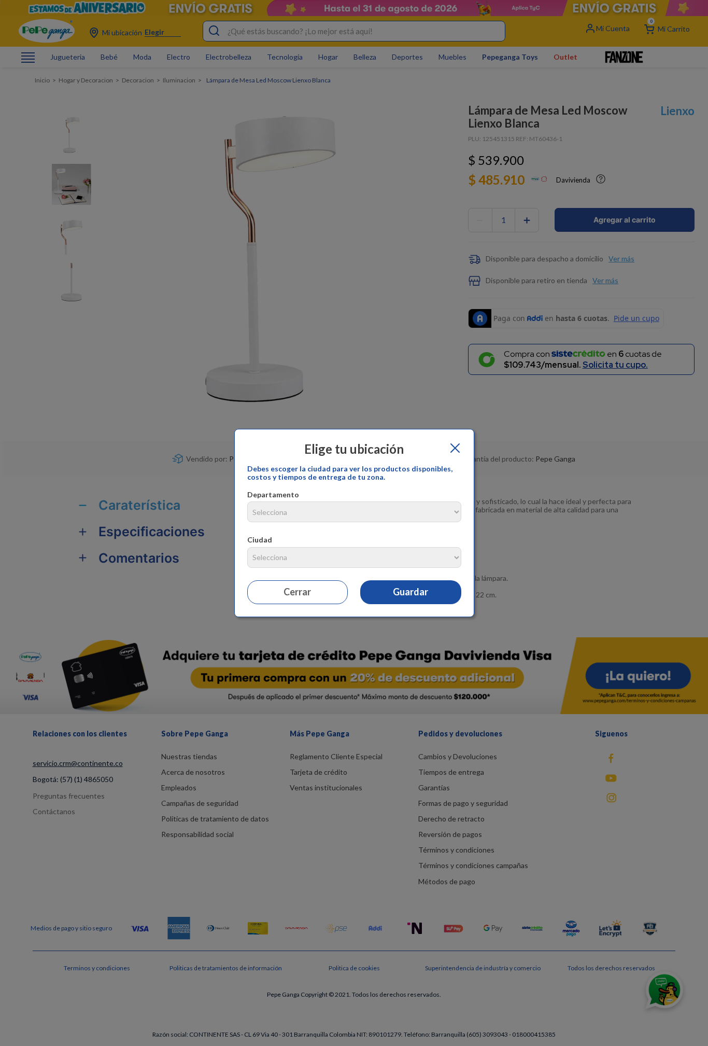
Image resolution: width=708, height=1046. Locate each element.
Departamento (273, 494)
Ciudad (259, 539)
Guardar (410, 591)
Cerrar (297, 591)
